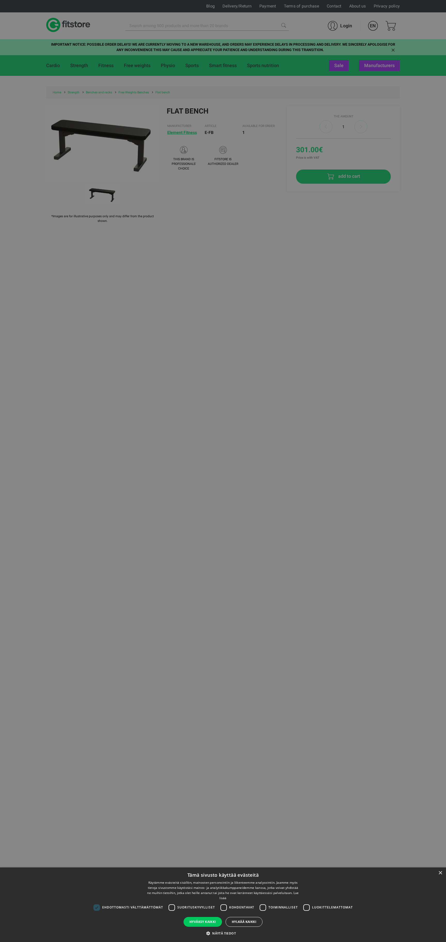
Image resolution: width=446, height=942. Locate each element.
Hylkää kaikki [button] (244, 922)
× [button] (440, 873)
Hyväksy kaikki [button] (202, 922)
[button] (223, 933)
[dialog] (223, 471)
